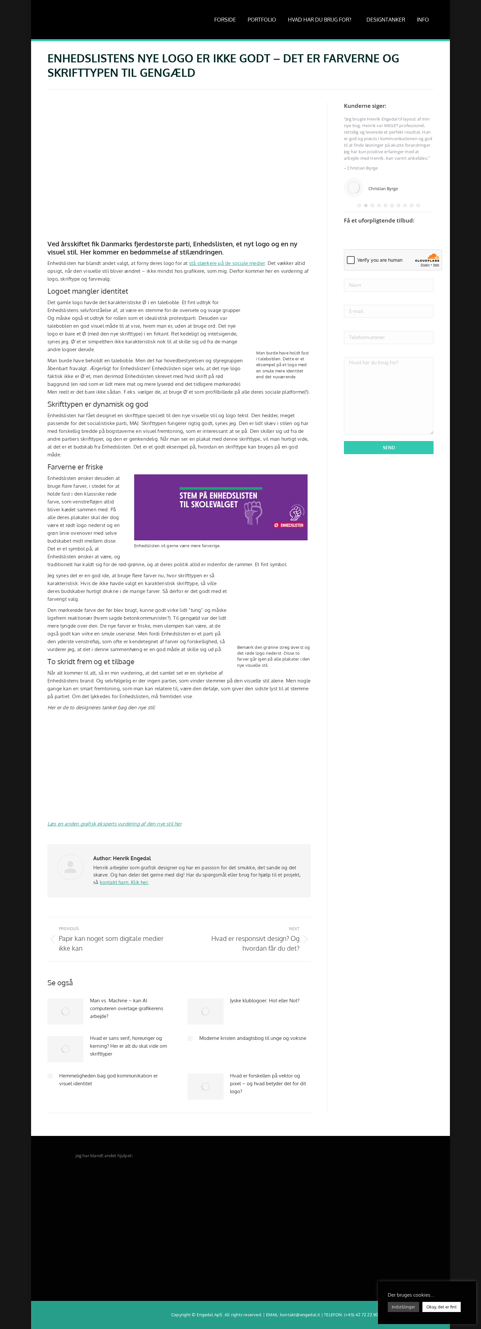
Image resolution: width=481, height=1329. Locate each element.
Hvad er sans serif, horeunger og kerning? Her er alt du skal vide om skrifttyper (128, 1046)
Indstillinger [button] (403, 1306)
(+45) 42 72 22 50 (361, 1314)
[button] (359, 205)
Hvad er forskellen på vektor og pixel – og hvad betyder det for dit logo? (268, 1083)
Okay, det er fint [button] (441, 1306)
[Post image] (65, 1011)
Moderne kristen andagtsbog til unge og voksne (252, 1038)
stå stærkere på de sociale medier (227, 263)
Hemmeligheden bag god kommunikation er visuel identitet (108, 1080)
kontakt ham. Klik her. (124, 882)
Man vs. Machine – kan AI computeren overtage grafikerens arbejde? (126, 1008)
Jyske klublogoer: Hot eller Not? (264, 1000)
